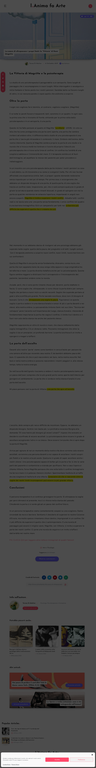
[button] (92, 755)
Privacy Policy (15, 764)
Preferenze (81, 760)
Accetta (57, 760)
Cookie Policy (7, 764)
